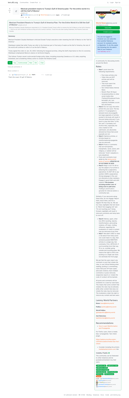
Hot (10, 63)
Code (107, 395)
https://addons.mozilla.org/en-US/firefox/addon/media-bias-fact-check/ (107, 341)
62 (23, 17)
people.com (24, 13)
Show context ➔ (13, 71)
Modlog (99, 376)
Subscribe (108, 28)
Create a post (108, 32)
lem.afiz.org (13, 2)
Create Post (34, 2)
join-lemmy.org (115, 395)
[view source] (28, 17)
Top (14, 63)
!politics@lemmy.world (108, 307)
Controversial (22, 63)
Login (112, 2)
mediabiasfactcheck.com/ (107, 349)
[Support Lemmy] (40, 2)
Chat (42, 63)
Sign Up (117, 2)
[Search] (107, 2)
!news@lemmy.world (107, 303)
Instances (96, 395)
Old (35, 63)
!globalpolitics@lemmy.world (105, 312)
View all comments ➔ (15, 67)
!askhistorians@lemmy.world (105, 318)
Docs (102, 395)
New (30, 63)
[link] (26, 17)
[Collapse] (9, 74)
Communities (24, 2)
